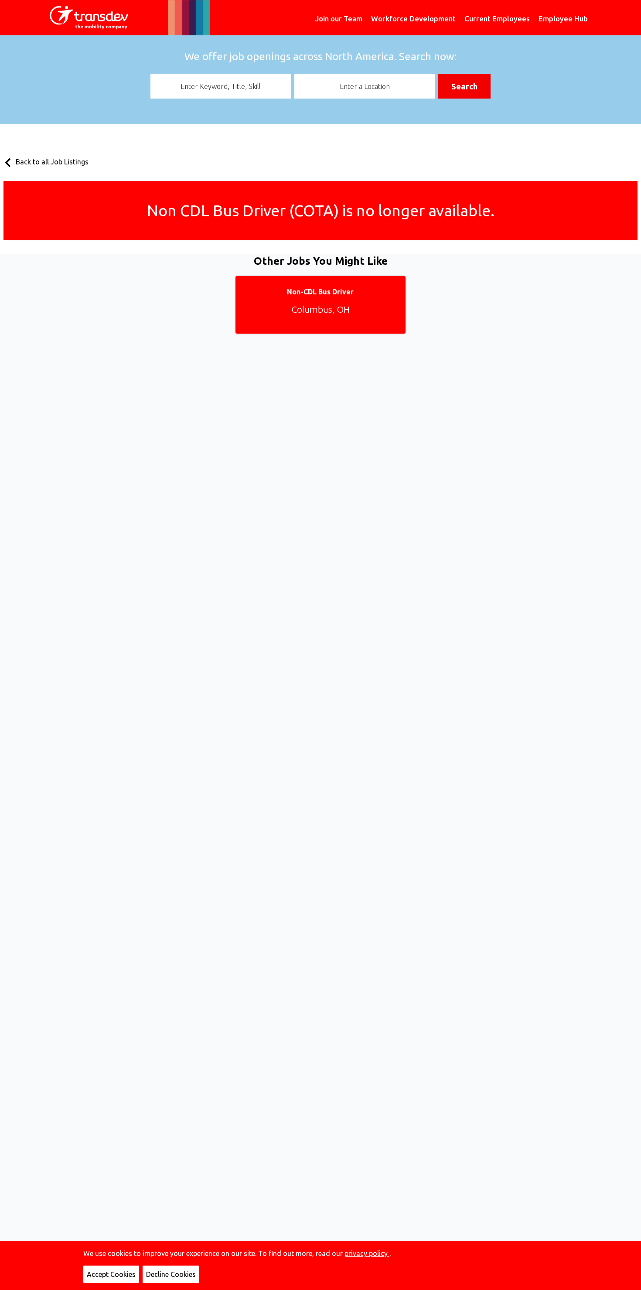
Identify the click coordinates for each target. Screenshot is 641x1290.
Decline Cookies (171, 1274)
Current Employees (497, 18)
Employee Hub (563, 18)
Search (464, 86)
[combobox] (220, 86)
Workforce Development (413, 18)
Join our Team (338, 18)
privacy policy (366, 1253)
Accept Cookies (111, 1274)
